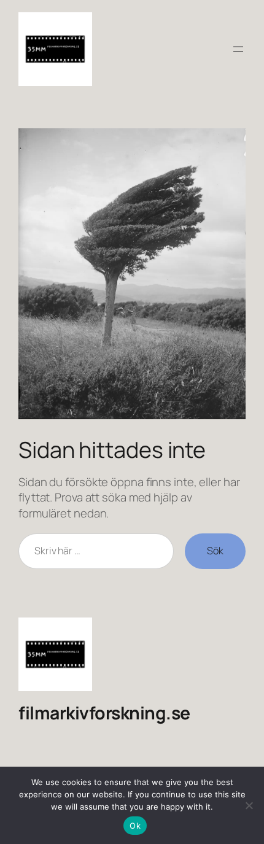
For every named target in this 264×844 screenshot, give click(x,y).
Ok (135, 825)
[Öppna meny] (238, 49)
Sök (215, 550)
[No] (249, 805)
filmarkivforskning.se (104, 713)
